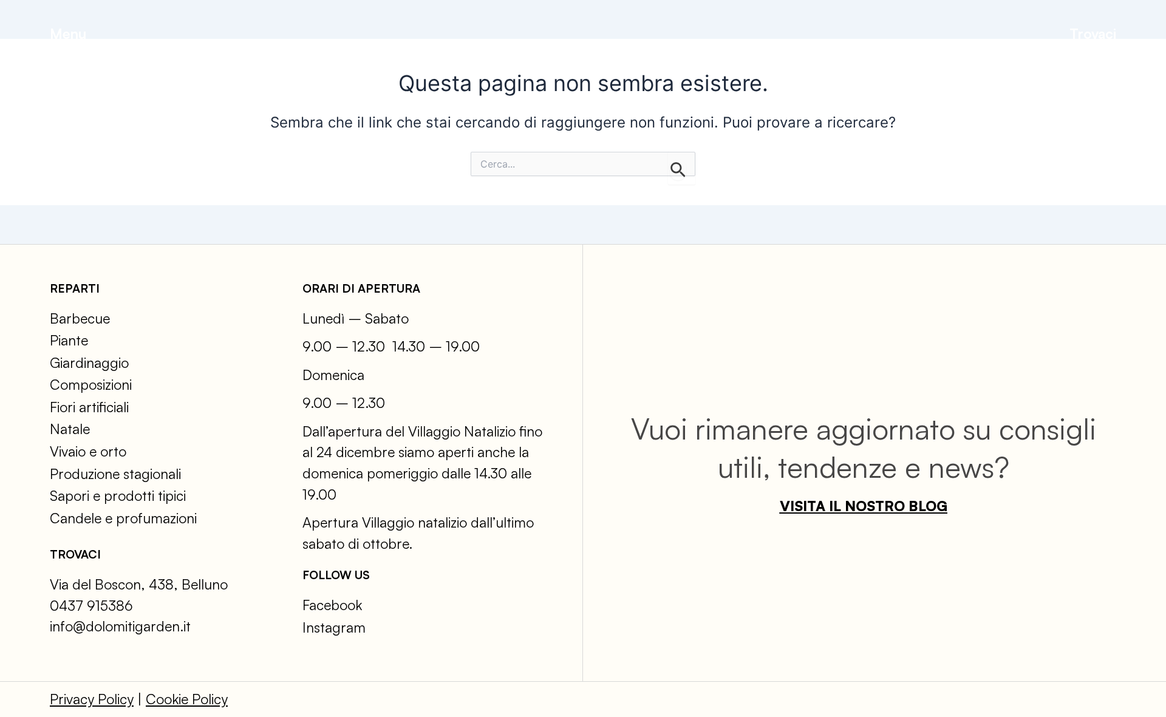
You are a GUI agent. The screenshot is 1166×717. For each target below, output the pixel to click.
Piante (69, 340)
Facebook (332, 605)
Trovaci (1092, 33)
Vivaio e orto (88, 451)
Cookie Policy (187, 699)
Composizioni (91, 384)
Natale (70, 429)
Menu (68, 33)
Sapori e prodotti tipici (118, 496)
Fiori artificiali (89, 407)
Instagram (334, 627)
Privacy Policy (92, 699)
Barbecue (80, 318)
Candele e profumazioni (123, 518)
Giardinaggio (89, 363)
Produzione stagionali (115, 474)
